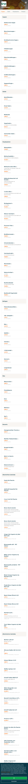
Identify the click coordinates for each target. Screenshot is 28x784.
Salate (8, 11)
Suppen (3, 11)
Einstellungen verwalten (5, 772)
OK (14, 778)
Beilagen (23, 11)
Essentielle (14, 781)
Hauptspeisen (16, 11)
